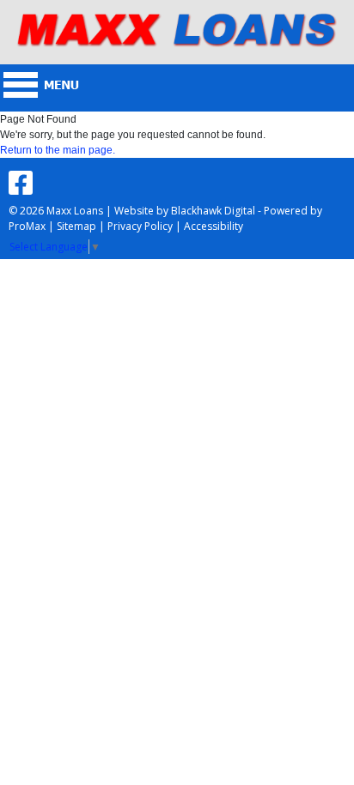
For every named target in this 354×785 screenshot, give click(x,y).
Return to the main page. (57, 150)
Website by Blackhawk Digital (184, 210)
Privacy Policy (140, 226)
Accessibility (213, 226)
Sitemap (76, 226)
